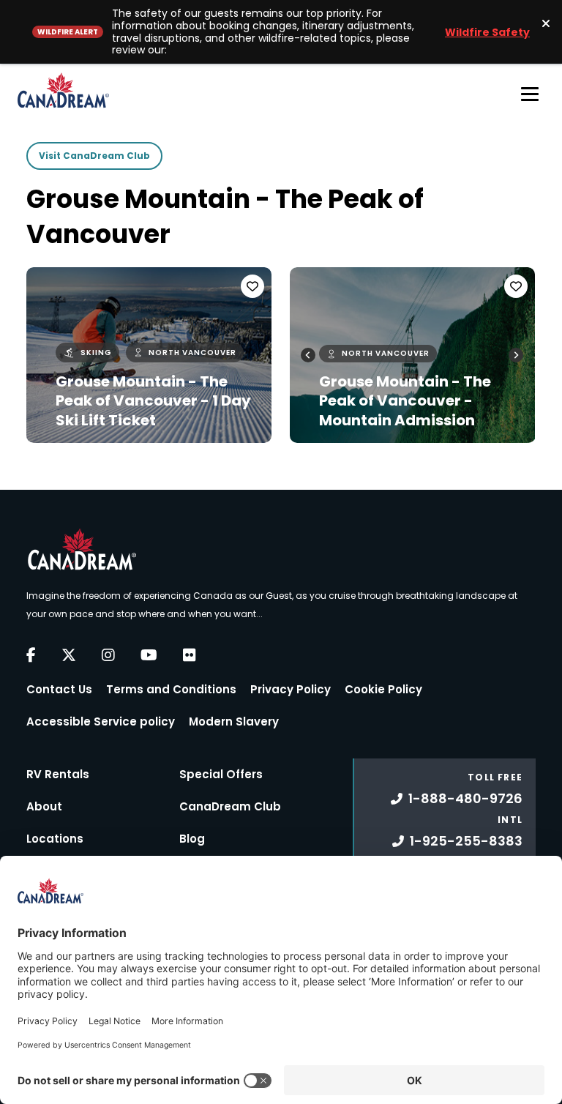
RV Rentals (57, 774)
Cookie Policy (383, 689)
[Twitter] (68, 655)
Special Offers (221, 774)
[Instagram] (108, 655)
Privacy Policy (290, 689)
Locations (54, 838)
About (44, 806)
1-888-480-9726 (465, 798)
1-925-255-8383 (466, 841)
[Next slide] (516, 355)
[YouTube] (148, 655)
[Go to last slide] (308, 355)
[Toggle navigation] (529, 93)
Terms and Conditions (171, 689)
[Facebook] (31, 655)
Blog (192, 838)
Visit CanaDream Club (94, 155)
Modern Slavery (234, 721)
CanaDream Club (230, 806)
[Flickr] (189, 655)
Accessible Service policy (100, 721)
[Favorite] (252, 286)
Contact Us (59, 689)
